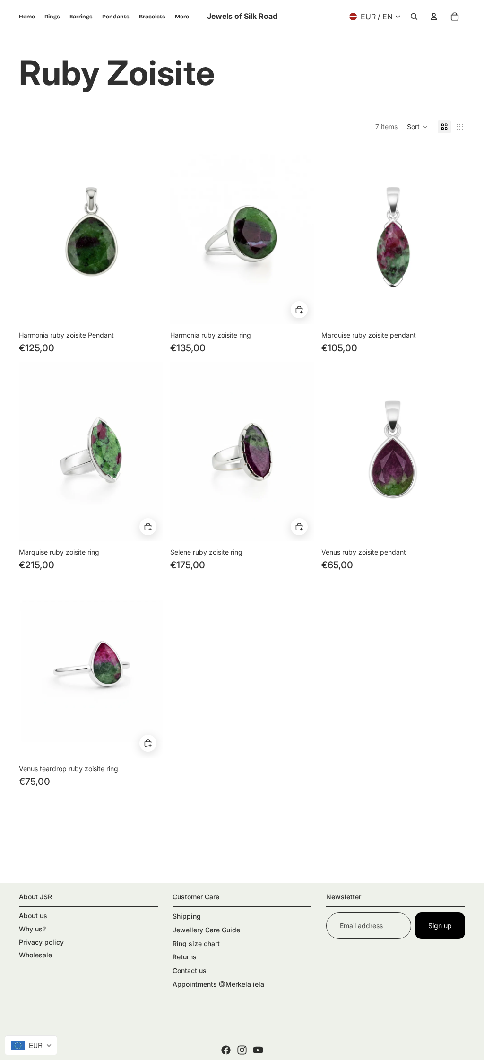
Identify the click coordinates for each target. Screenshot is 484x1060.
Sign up (440, 925)
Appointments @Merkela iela (218, 984)
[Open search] (414, 16)
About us (33, 916)
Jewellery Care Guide (206, 930)
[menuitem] (182, 16)
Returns (185, 957)
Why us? (32, 929)
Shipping (187, 916)
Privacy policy (41, 942)
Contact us (190, 970)
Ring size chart (196, 943)
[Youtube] (258, 1050)
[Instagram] (242, 1050)
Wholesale (35, 955)
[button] (417, 126)
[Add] (299, 310)
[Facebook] (226, 1050)
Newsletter (343, 897)
